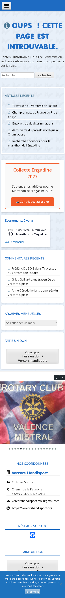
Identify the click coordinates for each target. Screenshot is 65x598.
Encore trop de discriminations (33, 123)
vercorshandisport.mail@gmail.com (35, 501)
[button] (56, 377)
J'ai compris (32, 591)
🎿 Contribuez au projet (32, 202)
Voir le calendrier (14, 242)
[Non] (60, 584)
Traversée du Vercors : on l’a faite (35, 106)
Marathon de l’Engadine (31, 234)
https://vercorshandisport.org (32, 508)
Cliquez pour (32, 357)
